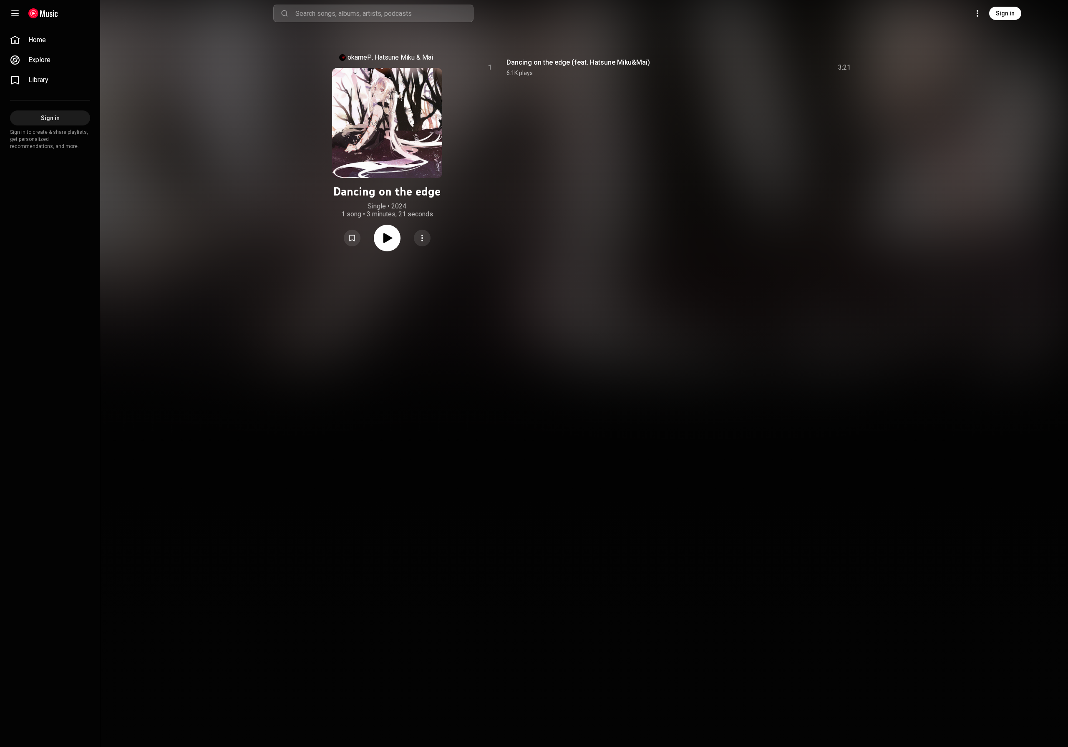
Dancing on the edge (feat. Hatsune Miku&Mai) (578, 62)
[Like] (781, 67)
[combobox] (384, 13)
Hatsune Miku (395, 57)
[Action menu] (422, 238)
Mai (427, 57)
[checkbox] (845, 68)
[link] (50, 40)
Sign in (1005, 13)
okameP (360, 57)
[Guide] (15, 13)
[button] (352, 238)
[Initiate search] (284, 13)
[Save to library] (352, 238)
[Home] (43, 13)
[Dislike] (797, 67)
